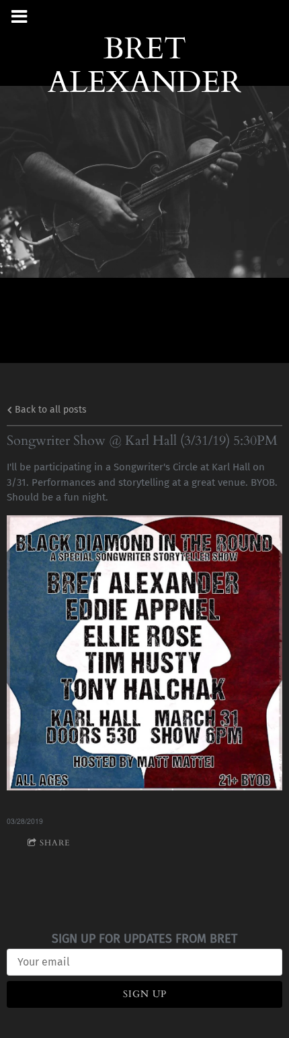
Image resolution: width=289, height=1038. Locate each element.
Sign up (145, 994)
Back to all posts (49, 409)
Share (55, 842)
